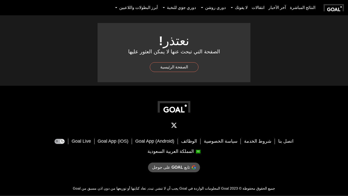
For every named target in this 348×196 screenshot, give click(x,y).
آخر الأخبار (277, 7)
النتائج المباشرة (302, 7)
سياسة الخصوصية (220, 141)
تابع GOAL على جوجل (171, 167)
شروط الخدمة (257, 141)
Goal (225, 188)
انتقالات (258, 7)
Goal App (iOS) (113, 141)
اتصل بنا (285, 141)
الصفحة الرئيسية (174, 67)
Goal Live (81, 141)
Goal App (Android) (154, 141)
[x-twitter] (174, 126)
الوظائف (189, 141)
